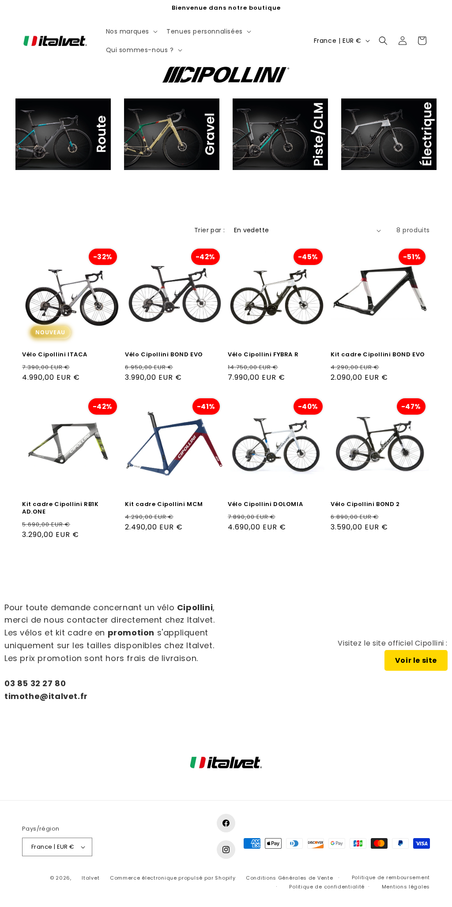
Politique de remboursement (391, 877)
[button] (131, 31)
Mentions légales (406, 886)
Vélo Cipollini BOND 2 (365, 504)
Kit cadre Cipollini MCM (164, 504)
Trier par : (209, 230)
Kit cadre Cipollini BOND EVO (378, 355)
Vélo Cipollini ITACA (54, 355)
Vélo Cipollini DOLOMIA (265, 504)
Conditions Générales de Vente (289, 877)
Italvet (90, 877)
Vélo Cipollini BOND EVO (164, 355)
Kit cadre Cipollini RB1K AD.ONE (60, 508)
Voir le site (416, 660)
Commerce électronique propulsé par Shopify (172, 877)
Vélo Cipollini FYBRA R (263, 355)
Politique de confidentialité (327, 886)
